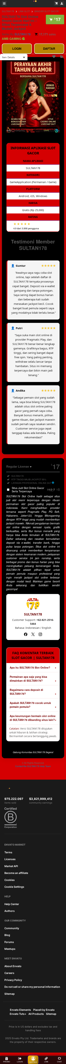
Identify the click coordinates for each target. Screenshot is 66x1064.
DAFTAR (49, 48)
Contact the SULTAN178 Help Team (33, 766)
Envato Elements (20, 1009)
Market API (11, 866)
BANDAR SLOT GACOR (46, 11)
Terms (8, 852)
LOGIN (16, 48)
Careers (9, 972)
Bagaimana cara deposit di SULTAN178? (26, 691)
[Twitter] (33, 634)
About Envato (12, 966)
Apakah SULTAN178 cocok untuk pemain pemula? (30, 705)
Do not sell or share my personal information (32, 986)
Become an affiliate (16, 872)
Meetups (9, 948)
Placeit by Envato (44, 1009)
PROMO (6, 1062)
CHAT (59, 1062)
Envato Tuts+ (18, 1013)
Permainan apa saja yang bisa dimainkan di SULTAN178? (28, 678)
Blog (7, 935)
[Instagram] (40, 634)
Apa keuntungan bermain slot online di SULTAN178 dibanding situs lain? (33, 718)
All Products (36, 1013)
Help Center (11, 904)
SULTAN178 (8, 11)
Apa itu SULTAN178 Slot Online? (30, 667)
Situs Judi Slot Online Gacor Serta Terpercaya (36, 489)
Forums (9, 942)
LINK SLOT (24, 11)
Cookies (9, 879)
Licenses (10, 859)
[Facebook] (25, 634)
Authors (9, 910)
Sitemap (9, 993)
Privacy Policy (13, 979)
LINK (46, 1062)
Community (11, 928)
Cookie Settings (14, 886)
